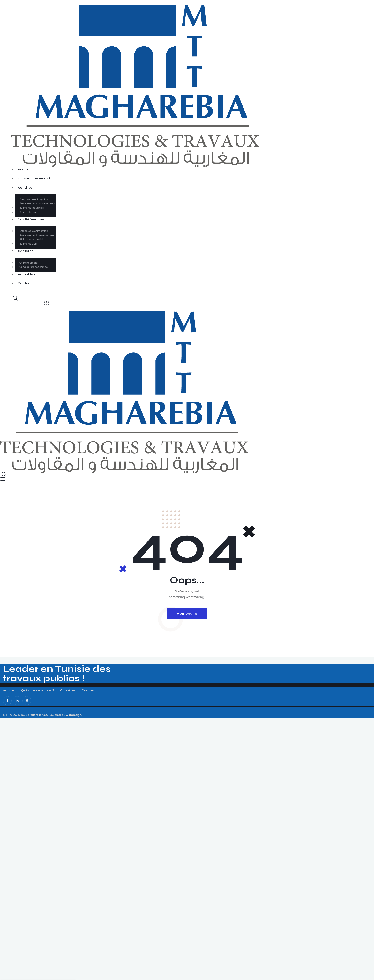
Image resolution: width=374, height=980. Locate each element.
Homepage (187, 613)
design (74, 714)
